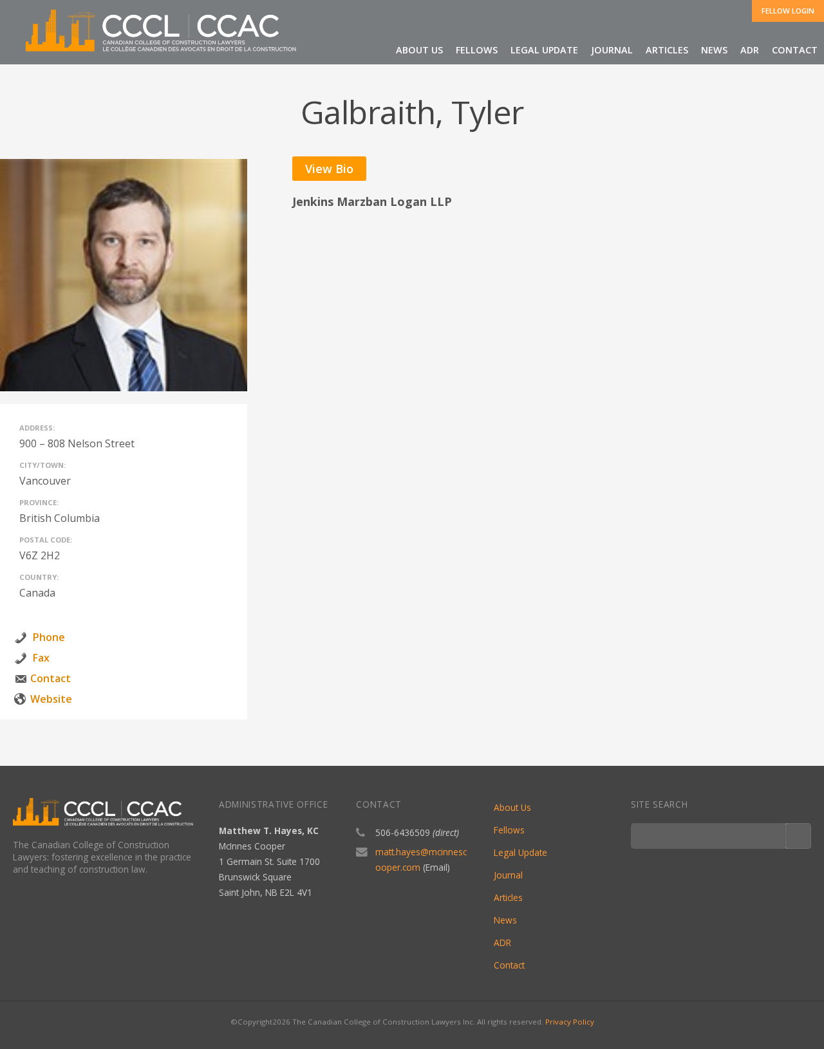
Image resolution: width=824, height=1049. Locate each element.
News (714, 50)
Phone (49, 637)
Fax (41, 658)
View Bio (329, 168)
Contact (795, 50)
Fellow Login (788, 10)
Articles (667, 50)
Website (51, 699)
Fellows (509, 830)
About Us (512, 807)
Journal (612, 50)
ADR (749, 50)
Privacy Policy (569, 1021)
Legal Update (544, 50)
